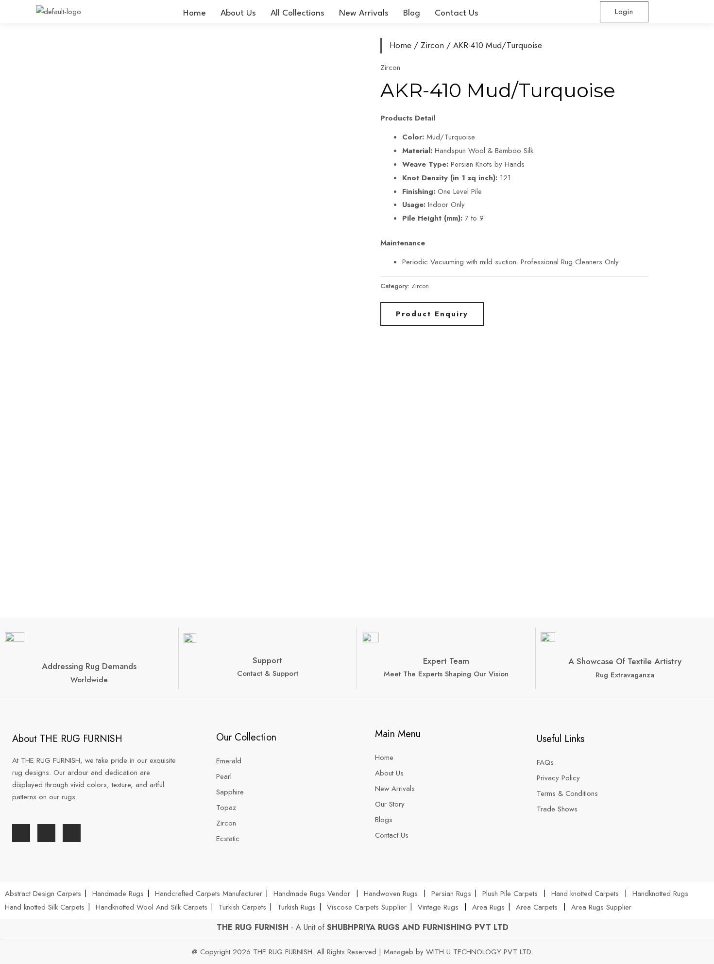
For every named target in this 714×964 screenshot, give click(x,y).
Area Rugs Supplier (601, 907)
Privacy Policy (558, 778)
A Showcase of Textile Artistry (624, 661)
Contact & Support (267, 673)
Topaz (226, 807)
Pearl (224, 776)
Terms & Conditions (567, 793)
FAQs (545, 762)
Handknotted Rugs (660, 893)
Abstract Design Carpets (44, 893)
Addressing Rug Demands (89, 666)
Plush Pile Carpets (510, 893)
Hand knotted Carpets (585, 893)
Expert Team (446, 661)
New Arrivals (364, 13)
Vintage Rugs (439, 907)
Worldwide (89, 679)
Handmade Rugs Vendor (313, 893)
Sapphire (230, 792)
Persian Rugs (451, 893)
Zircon (432, 45)
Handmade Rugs (118, 893)
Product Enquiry (432, 314)
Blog (411, 13)
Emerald (228, 761)
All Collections (297, 13)
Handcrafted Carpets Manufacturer (208, 893)
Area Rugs (488, 907)
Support (267, 660)
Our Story (390, 804)
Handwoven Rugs (391, 893)
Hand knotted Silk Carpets (45, 907)
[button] (297, 13)
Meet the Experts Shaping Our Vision (446, 674)
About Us (238, 13)
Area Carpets (537, 907)
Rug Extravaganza (624, 675)
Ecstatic (227, 838)
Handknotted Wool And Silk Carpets (151, 907)
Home (194, 13)
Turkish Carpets (242, 907)
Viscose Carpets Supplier (367, 907)
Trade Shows (557, 809)
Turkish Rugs (296, 907)
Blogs (383, 819)
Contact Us (456, 13)
